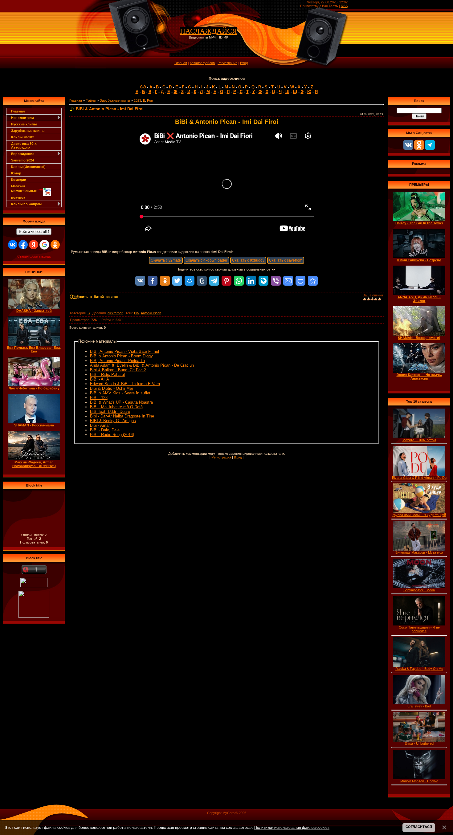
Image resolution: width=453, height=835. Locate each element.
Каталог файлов (202, 63)
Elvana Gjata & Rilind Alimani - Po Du (419, 477)
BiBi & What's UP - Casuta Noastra (121, 402)
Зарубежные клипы (27, 130)
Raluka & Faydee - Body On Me (419, 668)
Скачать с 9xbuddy (248, 260)
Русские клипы (24, 124)
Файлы (91, 100)
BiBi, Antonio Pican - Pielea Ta (117, 360)
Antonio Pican (151, 313)
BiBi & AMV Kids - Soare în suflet (120, 393)
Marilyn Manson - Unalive (419, 781)
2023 (137, 100)
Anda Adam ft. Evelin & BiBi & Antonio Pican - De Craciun (142, 365)
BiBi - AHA (99, 379)
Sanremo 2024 (22, 160)
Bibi (136, 313)
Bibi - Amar (100, 425)
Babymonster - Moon (419, 590)
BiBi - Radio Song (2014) (112, 434)
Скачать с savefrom (285, 260)
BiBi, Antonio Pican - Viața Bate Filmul (124, 351)
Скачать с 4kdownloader (206, 260)
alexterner (115, 313)
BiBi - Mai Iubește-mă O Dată (116, 407)
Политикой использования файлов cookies (291, 827)
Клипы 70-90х (22, 137)
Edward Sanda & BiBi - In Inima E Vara (125, 383)
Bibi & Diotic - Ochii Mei (111, 388)
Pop (150, 100)
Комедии (18, 179)
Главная (180, 63)
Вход (244, 63)
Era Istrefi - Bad (419, 706)
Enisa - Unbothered (419, 743)
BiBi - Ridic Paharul (107, 374)
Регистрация (227, 63)
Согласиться (419, 827)
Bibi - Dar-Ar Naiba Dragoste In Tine (122, 416)
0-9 (143, 87)
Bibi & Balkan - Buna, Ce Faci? (118, 370)
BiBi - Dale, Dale (105, 430)
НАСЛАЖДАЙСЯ (208, 31)
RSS (344, 6)
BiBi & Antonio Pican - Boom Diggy (121, 356)
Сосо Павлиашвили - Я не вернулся (419, 629)
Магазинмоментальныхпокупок (27, 191)
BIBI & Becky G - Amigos (113, 420)
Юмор (16, 173)
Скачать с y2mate (166, 260)
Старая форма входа (34, 256)
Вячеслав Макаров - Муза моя (419, 552)
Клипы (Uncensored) (28, 167)
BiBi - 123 (99, 397)
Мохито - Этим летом (419, 440)
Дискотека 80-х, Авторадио (24, 145)
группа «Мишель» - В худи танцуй (419, 515)
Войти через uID (34, 231)
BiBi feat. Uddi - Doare (110, 411)
